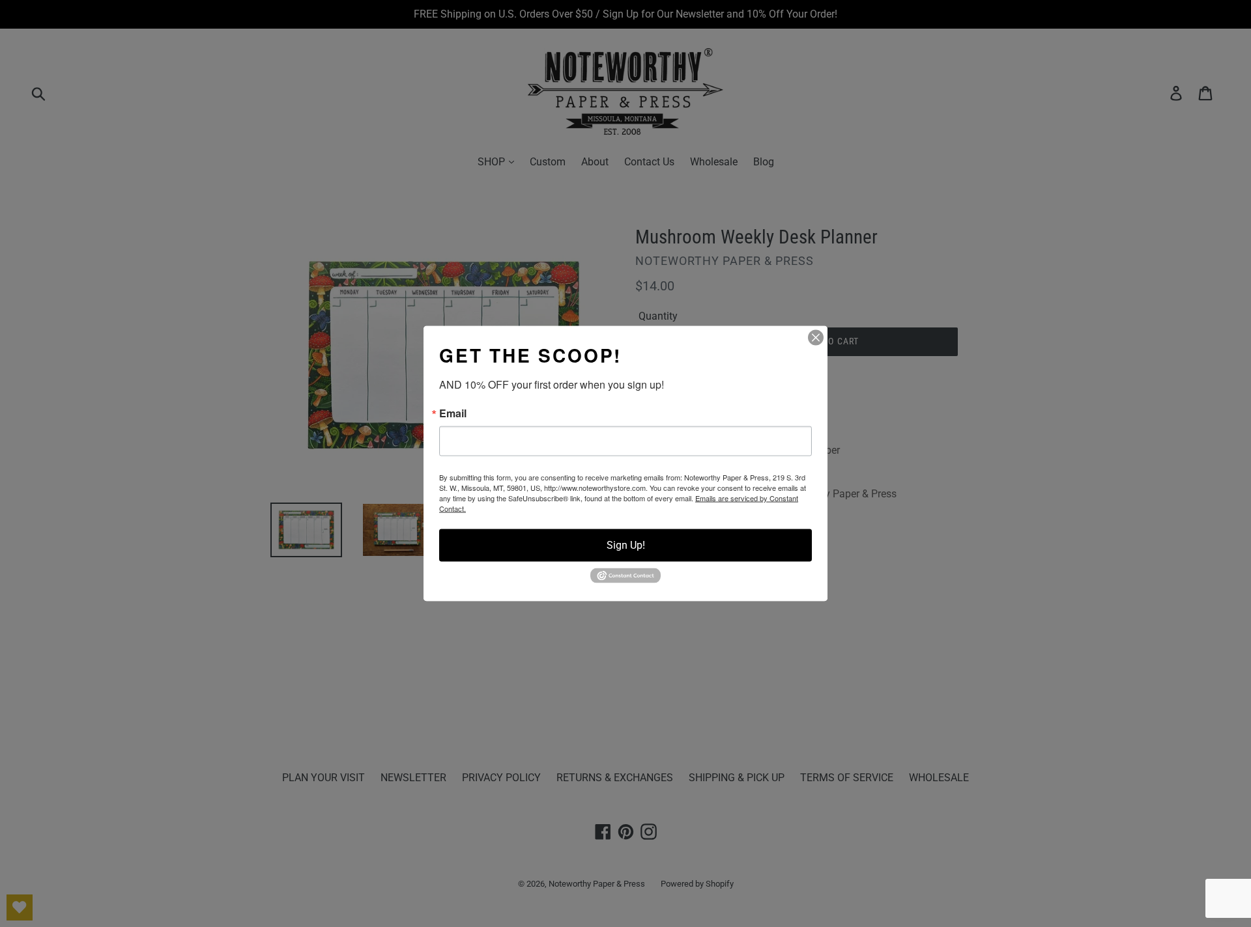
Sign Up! (626, 545)
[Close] (816, 338)
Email (453, 413)
